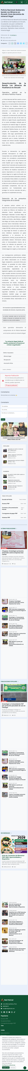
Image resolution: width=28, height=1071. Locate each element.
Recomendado (5, 833)
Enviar (3, 419)
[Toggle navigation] (26, 2)
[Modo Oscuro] (16, 2)
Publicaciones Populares (9, 681)
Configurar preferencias (8, 1065)
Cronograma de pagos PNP (8, 1023)
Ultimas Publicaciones (8, 528)
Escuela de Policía (5, 1021)
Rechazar (13, 1067)
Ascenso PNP (4, 1018)
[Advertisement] (14, 583)
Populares (3, 1035)
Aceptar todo (6, 1067)
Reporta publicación (12, 385)
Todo (2, 1025)
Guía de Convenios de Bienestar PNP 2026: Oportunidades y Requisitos (13, 857)
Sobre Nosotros (5, 1033)
